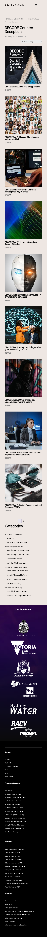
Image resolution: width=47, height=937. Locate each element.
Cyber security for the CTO (13, 863)
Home (7, 19)
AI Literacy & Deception (21, 19)
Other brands (9, 777)
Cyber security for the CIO (13, 852)
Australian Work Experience (14, 808)
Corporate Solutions (11, 766)
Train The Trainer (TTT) (12, 887)
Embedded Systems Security (14, 815)
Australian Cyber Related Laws (14, 801)
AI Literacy (8, 790)
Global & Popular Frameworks (15, 818)
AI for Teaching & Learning (14, 918)
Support (7, 759)
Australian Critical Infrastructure (15, 797)
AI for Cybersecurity (11, 908)
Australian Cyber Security (13, 794)
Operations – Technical (12, 877)
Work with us (9, 763)
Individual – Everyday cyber (14, 880)
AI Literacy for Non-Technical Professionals (19, 911)
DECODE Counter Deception (14, 811)
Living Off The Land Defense (14, 825)
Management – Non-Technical (15, 866)
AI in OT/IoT (9, 904)
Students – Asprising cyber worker (16, 883)
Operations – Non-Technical (14, 873)
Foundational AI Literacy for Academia (17, 914)
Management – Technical (13, 870)
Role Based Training (11, 832)
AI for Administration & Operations (16, 925)
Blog (6, 773)
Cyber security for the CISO (13, 856)
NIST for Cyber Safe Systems (14, 828)
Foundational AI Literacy (13, 901)
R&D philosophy (10, 770)
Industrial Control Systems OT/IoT (16, 821)
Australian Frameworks (12, 804)
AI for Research (10, 921)
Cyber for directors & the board (15, 849)
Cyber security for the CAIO (13, 859)
